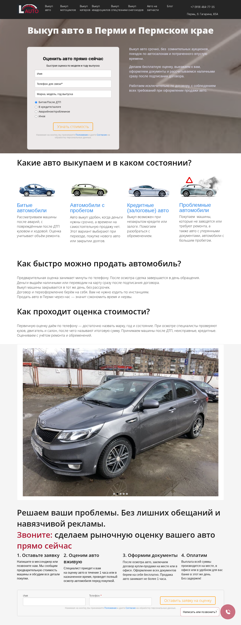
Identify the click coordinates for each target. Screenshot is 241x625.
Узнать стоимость (73, 126)
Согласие (102, 135)
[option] (120, 422)
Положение (82, 135)
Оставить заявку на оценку (187, 600)
